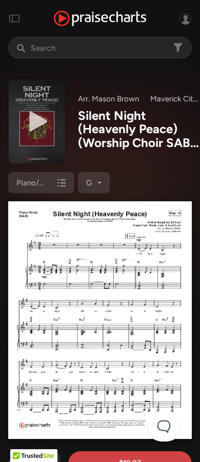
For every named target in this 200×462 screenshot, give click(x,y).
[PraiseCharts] (100, 19)
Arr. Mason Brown (108, 98)
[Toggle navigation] (14, 18)
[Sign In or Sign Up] (185, 18)
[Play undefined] (37, 121)
